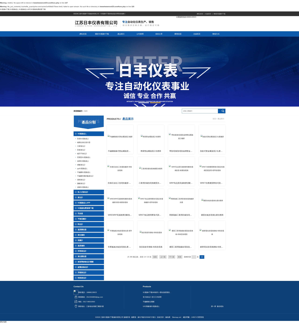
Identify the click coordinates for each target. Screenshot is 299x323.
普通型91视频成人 (84, 157)
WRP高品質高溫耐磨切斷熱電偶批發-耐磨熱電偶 (182, 183)
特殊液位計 (82, 278)
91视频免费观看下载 (86, 208)
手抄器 (80, 213)
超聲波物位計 (83, 267)
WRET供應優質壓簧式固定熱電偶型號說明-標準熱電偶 (212, 183)
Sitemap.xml (176, 317)
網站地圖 (3, 322)
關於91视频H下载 (102, 34)
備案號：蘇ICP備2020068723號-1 (143, 317)
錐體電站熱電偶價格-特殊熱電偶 (212, 247)
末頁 (179, 257)
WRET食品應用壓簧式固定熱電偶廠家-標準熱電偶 (151, 215)
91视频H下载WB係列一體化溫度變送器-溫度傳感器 (157, 292)
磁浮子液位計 (82, 154)
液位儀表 (81, 235)
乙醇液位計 (81, 146)
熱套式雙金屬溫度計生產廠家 (212, 151)
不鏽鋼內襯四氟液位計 (85, 176)
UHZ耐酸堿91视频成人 (151, 306)
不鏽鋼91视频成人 (84, 172)
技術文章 (158, 34)
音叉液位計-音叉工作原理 (152, 297)
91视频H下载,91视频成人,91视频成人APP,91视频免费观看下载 (23, 9)
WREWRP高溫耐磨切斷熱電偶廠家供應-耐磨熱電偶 (120, 215)
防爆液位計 (81, 150)
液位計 (80, 197)
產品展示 (121, 34)
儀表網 (167, 317)
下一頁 (171, 257)
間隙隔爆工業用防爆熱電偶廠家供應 (182, 215)
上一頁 (162, 257)
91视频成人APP (84, 203)
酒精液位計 (81, 180)
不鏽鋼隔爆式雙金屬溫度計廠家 (120, 151)
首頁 (214, 119)
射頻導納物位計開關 (85, 262)
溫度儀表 (81, 246)
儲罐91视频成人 (83, 187)
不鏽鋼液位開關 (148, 302)
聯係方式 (215, 34)
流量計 (80, 240)
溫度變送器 (82, 230)
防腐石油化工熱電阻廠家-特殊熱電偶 (120, 183)
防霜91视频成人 (83, 139)
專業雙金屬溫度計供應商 (151, 151)
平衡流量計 (82, 219)
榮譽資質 (178, 34)
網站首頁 (200, 14)
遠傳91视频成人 (83, 161)
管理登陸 (200, 317)
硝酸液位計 (81, 165)
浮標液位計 (82, 272)
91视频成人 (82, 134)
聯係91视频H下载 (219, 14)
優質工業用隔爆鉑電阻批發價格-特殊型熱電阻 (182, 247)
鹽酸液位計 (81, 183)
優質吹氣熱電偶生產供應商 (212, 215)
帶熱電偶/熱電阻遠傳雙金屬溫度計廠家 (182, 151)
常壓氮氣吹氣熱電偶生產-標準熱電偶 (120, 247)
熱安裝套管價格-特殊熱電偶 (150, 247)
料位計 (80, 224)
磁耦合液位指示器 (83, 142)
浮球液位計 (82, 251)
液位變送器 (82, 256)
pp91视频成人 (82, 168)
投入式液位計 (83, 192)
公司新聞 (140, 34)
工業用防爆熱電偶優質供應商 (151, 183)
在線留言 (208, 14)
